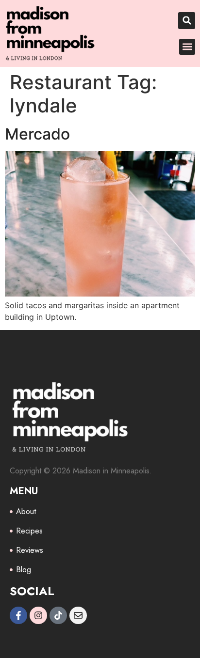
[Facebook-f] (18, 615)
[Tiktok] (58, 615)
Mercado (37, 134)
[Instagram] (38, 615)
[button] (186, 20)
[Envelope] (78, 615)
